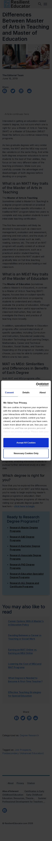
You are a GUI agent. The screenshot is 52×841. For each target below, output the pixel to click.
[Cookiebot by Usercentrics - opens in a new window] (37, 384)
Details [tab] (26, 392)
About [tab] (42, 392)
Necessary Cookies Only (26, 453)
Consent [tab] (9, 392)
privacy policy (22, 431)
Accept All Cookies (26, 442)
